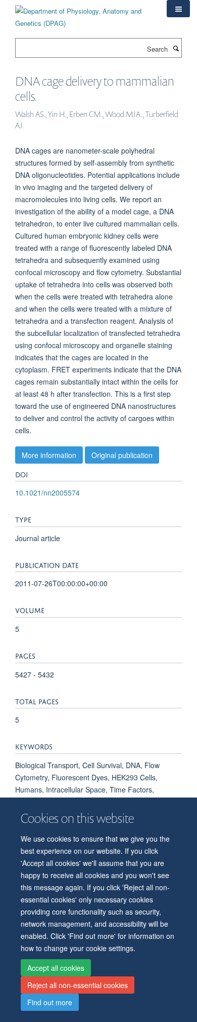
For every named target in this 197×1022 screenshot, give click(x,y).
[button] (178, 8)
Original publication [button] (122, 455)
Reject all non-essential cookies (77, 985)
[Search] (175, 48)
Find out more (49, 1002)
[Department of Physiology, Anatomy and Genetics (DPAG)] (83, 13)
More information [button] (49, 455)
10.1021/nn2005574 (47, 492)
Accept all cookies (55, 968)
